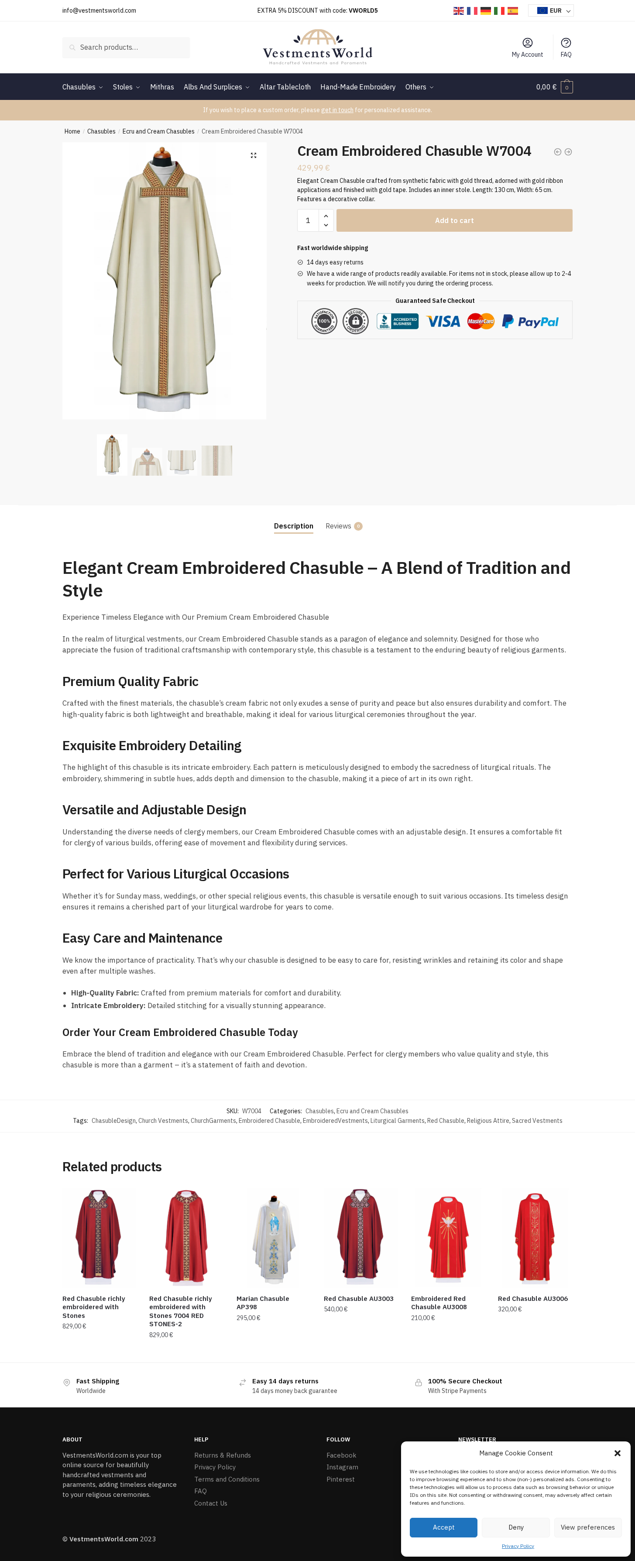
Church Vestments (163, 1121)
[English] (459, 10)
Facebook (341, 1455)
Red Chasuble (445, 1121)
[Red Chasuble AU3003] (361, 1238)
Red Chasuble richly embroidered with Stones (93, 1307)
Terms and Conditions (227, 1479)
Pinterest (340, 1479)
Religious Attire (488, 1121)
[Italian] (499, 10)
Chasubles (101, 131)
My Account (527, 54)
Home (72, 131)
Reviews (338, 525)
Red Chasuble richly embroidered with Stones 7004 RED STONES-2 (180, 1311)
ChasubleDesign (114, 1121)
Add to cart (454, 220)
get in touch (337, 110)
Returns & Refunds (222, 1455)
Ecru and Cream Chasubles (159, 131)
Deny (516, 1527)
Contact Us (210, 1503)
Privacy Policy (518, 1546)
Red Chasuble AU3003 (359, 1298)
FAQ (566, 54)
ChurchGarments (213, 1121)
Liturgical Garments (398, 1121)
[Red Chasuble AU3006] (535, 1238)
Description (293, 525)
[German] (486, 10)
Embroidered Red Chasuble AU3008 (439, 1302)
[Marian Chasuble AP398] (274, 1238)
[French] (472, 10)
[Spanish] (513, 10)
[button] (617, 1453)
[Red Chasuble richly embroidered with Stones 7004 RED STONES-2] (186, 1238)
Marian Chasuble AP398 (263, 1302)
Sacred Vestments (537, 1121)
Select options (99, 1352)
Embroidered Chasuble (269, 1121)
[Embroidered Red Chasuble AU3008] (448, 1238)
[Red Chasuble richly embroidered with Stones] (99, 1238)
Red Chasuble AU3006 (533, 1298)
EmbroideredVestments (335, 1121)
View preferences (588, 1527)
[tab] (293, 519)
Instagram (342, 1467)
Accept (444, 1527)
